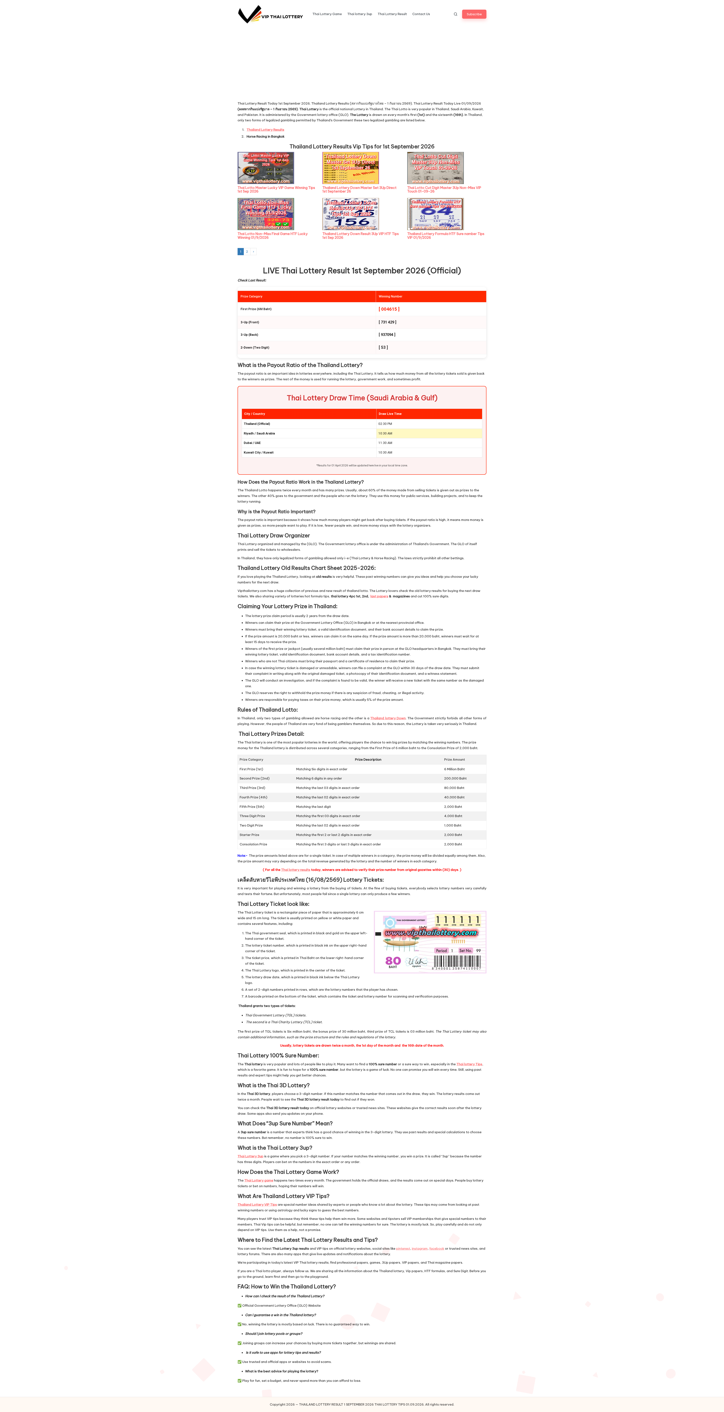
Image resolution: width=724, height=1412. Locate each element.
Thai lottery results (295, 870)
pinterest (403, 1248)
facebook (436, 1248)
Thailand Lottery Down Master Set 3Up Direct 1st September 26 (359, 190)
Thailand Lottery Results (265, 130)
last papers (379, 596)
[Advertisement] (266, 72)
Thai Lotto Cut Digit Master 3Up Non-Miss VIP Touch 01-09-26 (444, 190)
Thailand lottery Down (388, 718)
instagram (420, 1248)
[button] (474, 14)
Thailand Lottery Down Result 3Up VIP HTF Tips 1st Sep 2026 (360, 236)
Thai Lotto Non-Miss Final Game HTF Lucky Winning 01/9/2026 (273, 236)
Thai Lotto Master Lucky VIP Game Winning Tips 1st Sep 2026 (276, 190)
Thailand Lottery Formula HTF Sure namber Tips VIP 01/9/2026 (445, 236)
